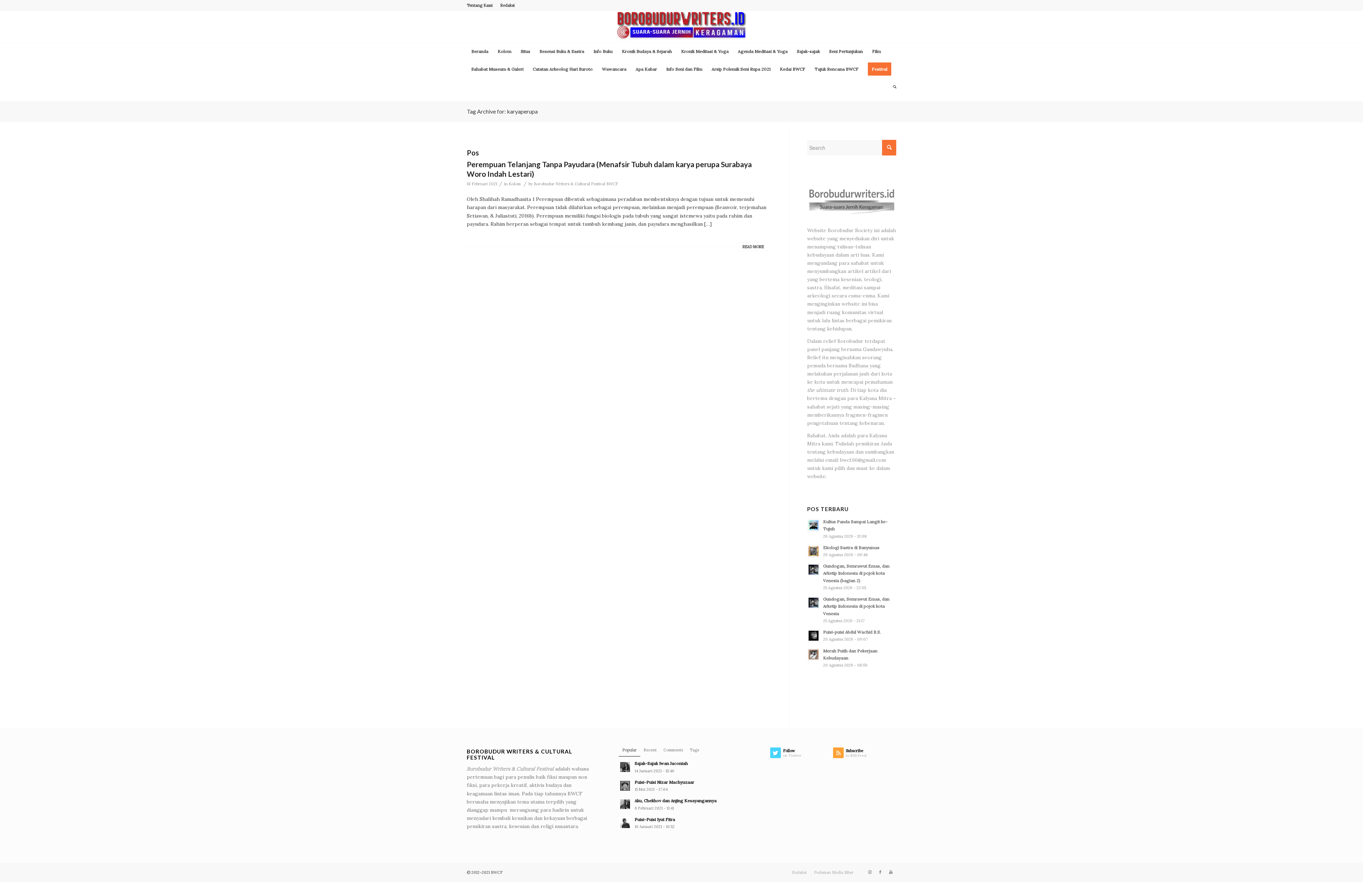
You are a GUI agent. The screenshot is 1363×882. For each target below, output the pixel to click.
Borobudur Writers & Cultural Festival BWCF (576, 183)
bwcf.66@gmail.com (863, 460)
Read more (753, 246)
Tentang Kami (480, 5)
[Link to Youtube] (891, 872)
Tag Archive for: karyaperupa (502, 111)
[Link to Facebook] (880, 872)
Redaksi (507, 5)
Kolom (515, 183)
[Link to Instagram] (869, 872)
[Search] (892, 87)
